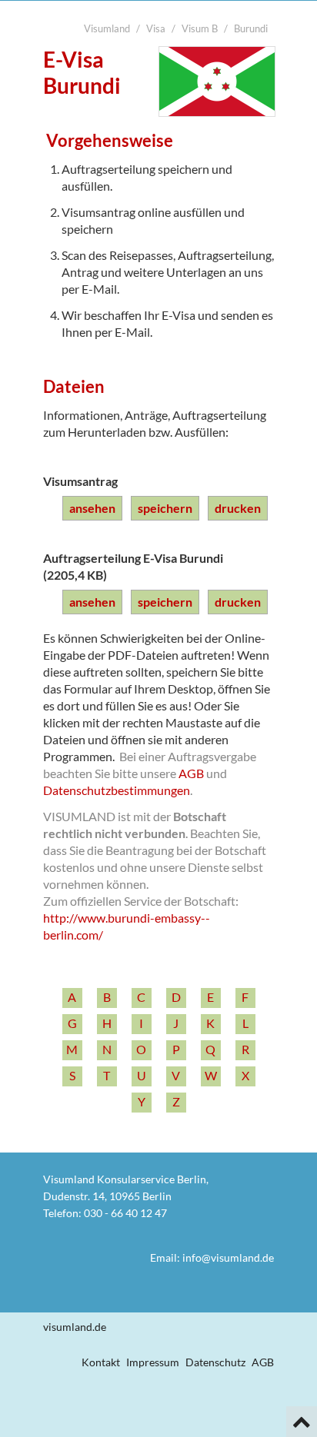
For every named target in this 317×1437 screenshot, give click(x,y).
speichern (165, 508)
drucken (238, 508)
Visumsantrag (80, 481)
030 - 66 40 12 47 (125, 1212)
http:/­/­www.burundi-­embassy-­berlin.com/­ (126, 926)
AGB (191, 773)
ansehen (92, 508)
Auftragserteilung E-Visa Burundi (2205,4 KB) (133, 566)
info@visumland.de (228, 1257)
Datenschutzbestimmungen (116, 790)
